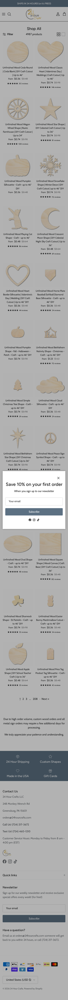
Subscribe (34, 511)
